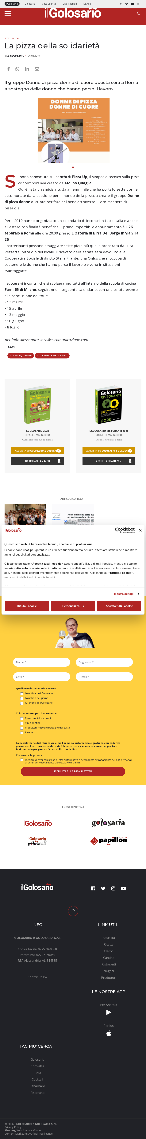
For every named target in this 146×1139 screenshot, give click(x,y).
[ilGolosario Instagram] (138, 4)
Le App (87, 3)
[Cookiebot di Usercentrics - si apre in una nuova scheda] (118, 530)
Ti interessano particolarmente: (36, 713)
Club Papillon (70, 3)
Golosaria (30, 3)
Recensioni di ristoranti (38, 718)
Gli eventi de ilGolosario (39, 702)
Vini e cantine (32, 723)
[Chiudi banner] (140, 530)
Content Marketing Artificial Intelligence (29, 1133)
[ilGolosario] (73, 11)
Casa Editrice (49, 3)
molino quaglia (21, 355)
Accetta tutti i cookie (119, 606)
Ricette (29, 732)
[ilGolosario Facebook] (120, 4)
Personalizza (70, 606)
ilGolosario (12, 3)
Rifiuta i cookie (27, 606)
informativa (71, 760)
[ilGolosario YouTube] (132, 4)
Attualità (12, 38)
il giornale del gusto (52, 355)
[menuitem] (37, 977)
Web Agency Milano (29, 1130)
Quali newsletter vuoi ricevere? (36, 688)
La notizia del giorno (36, 698)
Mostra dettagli (124, 593)
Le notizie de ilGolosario (39, 693)
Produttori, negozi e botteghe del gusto (47, 727)
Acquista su (37, 461)
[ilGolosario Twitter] (126, 4)
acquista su (37, 450)
